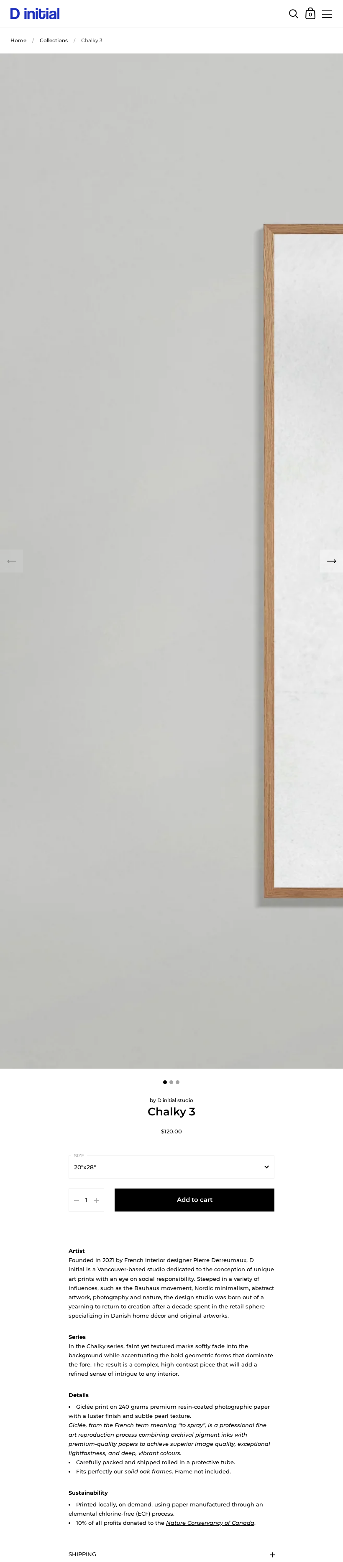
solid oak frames (148, 1471)
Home (18, 40)
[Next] (331, 561)
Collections (54, 40)
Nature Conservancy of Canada (210, 1522)
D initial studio (175, 1100)
